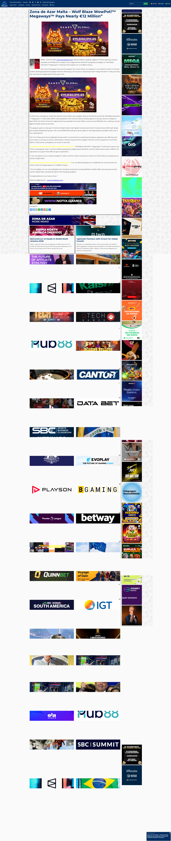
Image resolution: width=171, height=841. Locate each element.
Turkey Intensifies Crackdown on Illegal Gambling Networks (131, 741)
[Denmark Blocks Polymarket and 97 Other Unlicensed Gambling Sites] (52, 288)
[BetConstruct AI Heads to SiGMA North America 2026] (52, 231)
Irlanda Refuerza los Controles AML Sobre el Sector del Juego (131, 721)
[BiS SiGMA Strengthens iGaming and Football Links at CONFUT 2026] (52, 605)
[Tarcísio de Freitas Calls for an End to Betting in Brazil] (52, 660)
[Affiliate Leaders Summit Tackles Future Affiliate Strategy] (52, 259)
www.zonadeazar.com (65, 60)
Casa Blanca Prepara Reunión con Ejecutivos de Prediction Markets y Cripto (131, 701)
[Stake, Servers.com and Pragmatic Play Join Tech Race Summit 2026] (52, 317)
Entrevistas (45, 5)
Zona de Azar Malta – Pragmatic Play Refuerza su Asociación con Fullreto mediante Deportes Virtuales (157, 836)
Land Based (21, 5)
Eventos (28, 5)
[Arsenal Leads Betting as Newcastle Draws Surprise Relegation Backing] (52, 518)
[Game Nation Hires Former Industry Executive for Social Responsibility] (52, 687)
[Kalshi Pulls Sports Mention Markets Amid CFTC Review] (98, 288)
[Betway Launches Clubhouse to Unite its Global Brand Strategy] (98, 518)
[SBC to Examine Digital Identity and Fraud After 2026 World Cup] (52, 432)
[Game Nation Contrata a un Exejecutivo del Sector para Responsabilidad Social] (98, 660)
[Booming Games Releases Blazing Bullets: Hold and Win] (98, 346)
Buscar (145, 3)
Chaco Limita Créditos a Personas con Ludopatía (131, 737)
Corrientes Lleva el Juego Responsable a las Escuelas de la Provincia (131, 726)
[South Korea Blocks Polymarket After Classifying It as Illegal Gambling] (52, 783)
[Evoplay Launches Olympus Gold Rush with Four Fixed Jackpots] (98, 461)
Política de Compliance (49, 2)
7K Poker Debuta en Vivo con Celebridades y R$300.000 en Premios (130, 732)
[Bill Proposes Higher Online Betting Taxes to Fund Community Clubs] (52, 745)
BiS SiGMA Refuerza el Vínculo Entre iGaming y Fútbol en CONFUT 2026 (130, 712)
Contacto (25, 2)
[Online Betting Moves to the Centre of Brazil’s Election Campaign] (98, 432)
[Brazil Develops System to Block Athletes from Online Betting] (98, 783)
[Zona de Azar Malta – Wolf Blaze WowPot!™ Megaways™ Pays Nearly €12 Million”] (75, 39)
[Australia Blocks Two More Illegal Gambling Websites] (52, 461)
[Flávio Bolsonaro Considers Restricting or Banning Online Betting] (98, 687)
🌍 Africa (52, 5)
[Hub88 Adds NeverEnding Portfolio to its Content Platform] (98, 716)
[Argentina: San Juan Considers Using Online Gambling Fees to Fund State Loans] (98, 259)
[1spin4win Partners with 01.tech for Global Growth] (98, 231)
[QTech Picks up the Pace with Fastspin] (98, 317)
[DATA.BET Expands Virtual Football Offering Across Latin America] (98, 403)
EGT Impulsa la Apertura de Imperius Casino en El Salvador (130, 716)
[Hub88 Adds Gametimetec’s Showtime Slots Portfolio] (52, 346)
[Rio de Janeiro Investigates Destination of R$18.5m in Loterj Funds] (52, 634)
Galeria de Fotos (36, 5)
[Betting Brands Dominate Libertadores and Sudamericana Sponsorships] (98, 634)
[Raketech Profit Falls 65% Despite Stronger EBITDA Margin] (52, 547)
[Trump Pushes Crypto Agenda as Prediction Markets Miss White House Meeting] (52, 403)
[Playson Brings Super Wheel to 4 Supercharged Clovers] (52, 490)
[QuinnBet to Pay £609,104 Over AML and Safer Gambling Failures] (52, 576)
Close (169, 832)
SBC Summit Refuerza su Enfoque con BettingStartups (131, 706)
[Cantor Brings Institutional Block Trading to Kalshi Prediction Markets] (98, 375)
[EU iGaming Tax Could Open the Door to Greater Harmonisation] (98, 547)
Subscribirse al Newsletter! (132, 11)
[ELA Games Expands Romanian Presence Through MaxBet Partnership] (52, 716)
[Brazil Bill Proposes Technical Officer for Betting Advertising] (52, 375)
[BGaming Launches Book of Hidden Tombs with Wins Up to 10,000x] (98, 490)
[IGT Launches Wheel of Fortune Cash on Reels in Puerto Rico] (98, 605)
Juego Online (13, 5)
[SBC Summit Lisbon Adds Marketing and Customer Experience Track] (98, 745)
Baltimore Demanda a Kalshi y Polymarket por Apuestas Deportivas (130, 696)
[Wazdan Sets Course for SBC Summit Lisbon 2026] (98, 576)
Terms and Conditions (15, 2)
